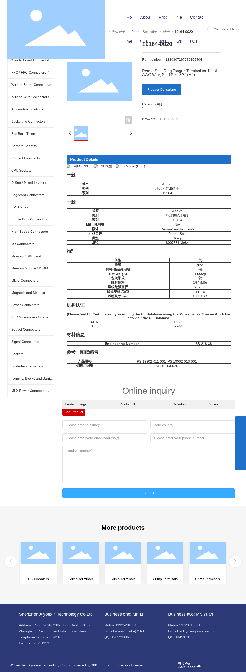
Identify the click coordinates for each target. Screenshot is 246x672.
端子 (160, 104)
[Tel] (240, 454)
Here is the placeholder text (38, 563)
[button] (11, 561)
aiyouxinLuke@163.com (133, 631)
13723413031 (189, 625)
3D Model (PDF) (132, 166)
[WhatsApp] (240, 421)
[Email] (240, 443)
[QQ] (240, 432)
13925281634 (125, 625)
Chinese (220, 29)
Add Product (73, 412)
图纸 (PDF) (82, 166)
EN (232, 29)
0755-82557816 (48, 637)
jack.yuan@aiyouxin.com (197, 631)
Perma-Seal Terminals (177, 229)
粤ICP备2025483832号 (189, 665)
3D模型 (106, 166)
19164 (167, 193)
